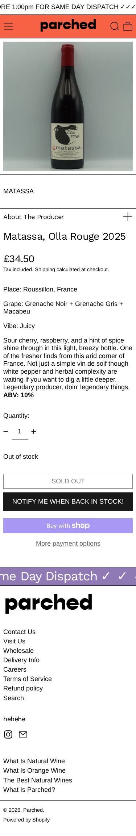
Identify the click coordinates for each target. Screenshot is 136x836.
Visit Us (14, 641)
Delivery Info (21, 660)
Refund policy (23, 688)
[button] (115, 26)
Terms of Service (27, 678)
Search (13, 698)
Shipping (45, 269)
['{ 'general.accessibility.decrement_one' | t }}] (6, 431)
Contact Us (19, 631)
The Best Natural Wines (37, 780)
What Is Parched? (29, 789)
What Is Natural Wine (34, 761)
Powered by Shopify (26, 820)
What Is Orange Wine (34, 770)
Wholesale (18, 650)
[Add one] (34, 431)
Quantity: (16, 415)
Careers (14, 669)
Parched (33, 810)
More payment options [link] (68, 543)
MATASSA (18, 191)
